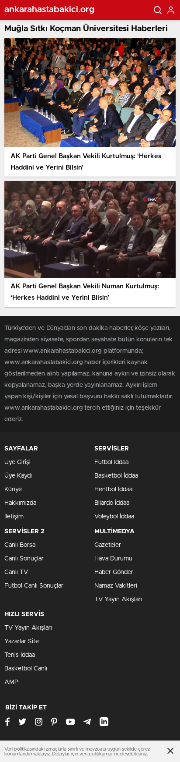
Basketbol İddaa (116, 476)
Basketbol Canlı (25, 669)
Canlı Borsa (19, 545)
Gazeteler (107, 545)
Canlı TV (16, 572)
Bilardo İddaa (111, 503)
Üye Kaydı (18, 476)
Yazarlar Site (21, 641)
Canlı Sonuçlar (24, 559)
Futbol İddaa (111, 462)
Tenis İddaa (19, 655)
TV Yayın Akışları (118, 599)
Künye (13, 489)
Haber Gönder (113, 572)
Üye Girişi (17, 462)
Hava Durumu (113, 559)
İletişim (14, 517)
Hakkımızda (20, 503)
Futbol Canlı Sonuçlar (33, 586)
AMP (11, 682)
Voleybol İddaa (114, 517)
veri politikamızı (96, 753)
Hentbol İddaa (113, 489)
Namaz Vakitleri (115, 586)
